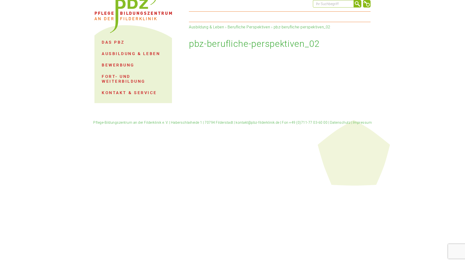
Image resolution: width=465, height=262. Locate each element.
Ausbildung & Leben (206, 27)
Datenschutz (340, 122)
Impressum (362, 122)
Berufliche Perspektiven (249, 27)
